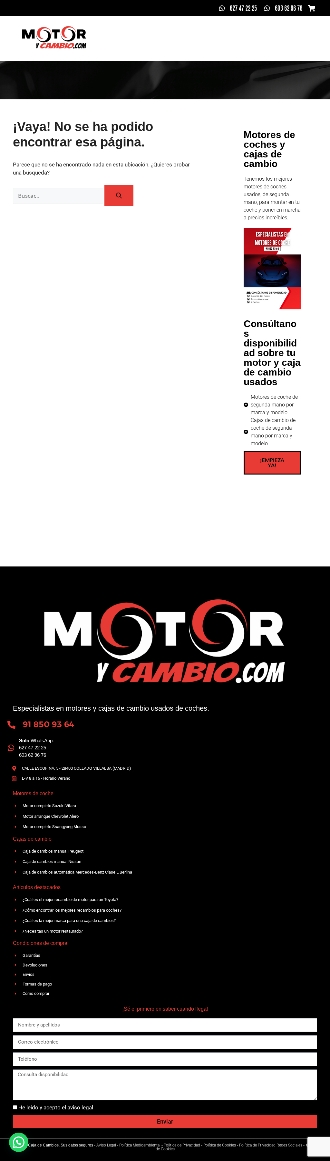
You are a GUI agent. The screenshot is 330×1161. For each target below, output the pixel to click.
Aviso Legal (106, 1145)
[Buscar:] (58, 196)
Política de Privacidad (182, 1145)
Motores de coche (233, 30)
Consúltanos (204, 46)
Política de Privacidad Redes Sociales (270, 1145)
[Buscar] (118, 195)
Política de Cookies (219, 1145)
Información (284, 30)
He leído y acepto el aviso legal (55, 1107)
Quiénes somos (126, 30)
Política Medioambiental (139, 1145)
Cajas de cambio (178, 30)
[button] (18, 1142)
